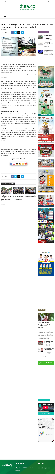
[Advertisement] (18, 60)
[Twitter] (50, 1)
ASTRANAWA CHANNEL (44, 400)
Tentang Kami (30, 1)
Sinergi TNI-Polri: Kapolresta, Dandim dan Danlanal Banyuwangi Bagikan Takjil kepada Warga (6, 197)
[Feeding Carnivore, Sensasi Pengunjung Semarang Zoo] (40, 37)
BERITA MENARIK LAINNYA (8, 183)
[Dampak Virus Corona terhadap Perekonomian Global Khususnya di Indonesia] (46, 317)
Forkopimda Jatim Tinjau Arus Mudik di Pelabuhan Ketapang (30, 196)
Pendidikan (33, 13)
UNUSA (27, 13)
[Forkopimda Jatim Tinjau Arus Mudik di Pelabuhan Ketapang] (30, 190)
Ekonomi (22, 13)
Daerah (2, 193)
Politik (10, 13)
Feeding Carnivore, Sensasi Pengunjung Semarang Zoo (48, 37)
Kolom (3, 16)
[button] (52, 13)
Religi (46, 13)
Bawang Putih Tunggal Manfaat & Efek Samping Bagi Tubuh (48, 343)
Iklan (13, 1)
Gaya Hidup (40, 13)
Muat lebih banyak (45, 59)
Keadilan (16, 13)
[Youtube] (53, 1)
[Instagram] (48, 1)
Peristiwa (4, 13)
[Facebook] (46, 1)
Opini (39, 320)
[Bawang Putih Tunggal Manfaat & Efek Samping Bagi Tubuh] (40, 343)
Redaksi (16, 1)
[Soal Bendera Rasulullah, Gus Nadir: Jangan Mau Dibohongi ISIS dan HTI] (40, 44)
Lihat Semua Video (46, 413)
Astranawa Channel (23, 1)
